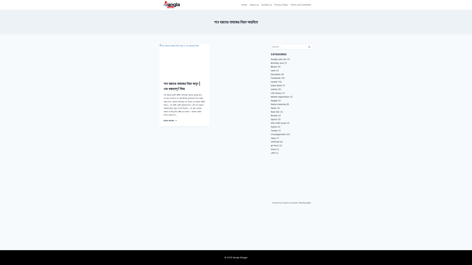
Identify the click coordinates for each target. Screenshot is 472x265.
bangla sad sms (279, 59)
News (273, 108)
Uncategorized (278, 134)
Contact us (266, 5)
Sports (274, 119)
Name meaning (278, 104)
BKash (274, 67)
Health (274, 82)
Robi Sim (275, 112)
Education (276, 74)
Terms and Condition (300, 5)
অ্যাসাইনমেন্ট (275, 142)
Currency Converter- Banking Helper (296, 203)
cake (273, 70)
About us (254, 5)
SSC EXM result (278, 123)
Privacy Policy (281, 5)
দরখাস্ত (273, 149)
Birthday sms (277, 63)
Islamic (274, 89)
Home (244, 5)
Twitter (274, 130)
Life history (276, 93)
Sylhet (274, 127)
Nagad (274, 100)
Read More (170, 121)
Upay (273, 138)
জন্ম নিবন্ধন (275, 145)
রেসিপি (273, 153)
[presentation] (184, 60)
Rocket (274, 115)
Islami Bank (276, 85)
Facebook (275, 78)
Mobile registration (280, 97)
